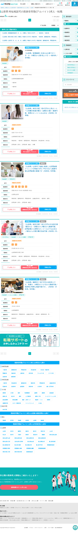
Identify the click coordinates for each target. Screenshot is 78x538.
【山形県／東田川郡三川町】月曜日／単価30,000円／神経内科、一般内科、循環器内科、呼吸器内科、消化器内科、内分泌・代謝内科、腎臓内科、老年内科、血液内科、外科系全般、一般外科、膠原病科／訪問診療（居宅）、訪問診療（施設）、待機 (30, 36)
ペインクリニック (29, 403)
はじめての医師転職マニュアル (31, 512)
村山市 (4, 434)
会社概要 (26, 527)
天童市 (19, 434)
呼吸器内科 (23, 369)
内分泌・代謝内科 (45, 369)
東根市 (27, 434)
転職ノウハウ (3, 518)
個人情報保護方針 (58, 527)
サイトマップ (42, 500)
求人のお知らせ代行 (15, 520)
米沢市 (11, 431)
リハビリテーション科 (50, 396)
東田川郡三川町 (6, 451)
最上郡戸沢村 (39, 445)
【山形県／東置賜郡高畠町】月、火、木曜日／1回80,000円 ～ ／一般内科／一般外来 (25, 33)
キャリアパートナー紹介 (46, 512)
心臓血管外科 (52, 383)
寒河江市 (43, 431)
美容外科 (31, 386)
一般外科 (5, 383)
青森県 (4, 420)
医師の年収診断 (4, 520)
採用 (45, 527)
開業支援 (50, 500)
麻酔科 (43, 393)
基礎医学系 (5, 403)
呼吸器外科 (42, 383)
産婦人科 (5, 396)
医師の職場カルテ (26, 520)
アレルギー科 (40, 373)
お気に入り (12, 93)
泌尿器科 (22, 386)
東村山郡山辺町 (53, 434)
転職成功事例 (64, 512)
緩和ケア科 (38, 396)
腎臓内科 (5, 373)
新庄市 (34, 431)
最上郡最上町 (41, 441)
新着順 (53, 25)
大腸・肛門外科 (50, 386)
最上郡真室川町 (6, 445)
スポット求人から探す (36, 507)
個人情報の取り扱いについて (23, 500)
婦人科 (13, 396)
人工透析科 (28, 396)
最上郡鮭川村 (28, 445)
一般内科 (5, 369)
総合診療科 (5, 399)
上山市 (51, 431)
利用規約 (12, 500)
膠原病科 (13, 376)
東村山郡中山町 (6, 438)
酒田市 (27, 431)
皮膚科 (35, 393)
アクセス (31, 527)
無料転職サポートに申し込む (19, 487)
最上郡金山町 (30, 441)
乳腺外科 (5, 386)
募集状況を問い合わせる (30, 209)
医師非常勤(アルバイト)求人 (23, 7)
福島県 (42, 420)
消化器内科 (33, 369)
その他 (40, 403)
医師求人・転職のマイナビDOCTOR (8, 7)
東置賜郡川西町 (6, 448)
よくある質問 (68, 0)
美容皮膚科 (15, 399)
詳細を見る (48, 93)
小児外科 (39, 386)
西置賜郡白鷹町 (30, 448)
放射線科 (51, 393)
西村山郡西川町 (30, 438)
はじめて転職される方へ (14, 512)
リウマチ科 (51, 373)
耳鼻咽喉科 (27, 393)
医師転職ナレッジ (26, 518)
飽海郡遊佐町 (29, 451)
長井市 (11, 434)
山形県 (32, 7)
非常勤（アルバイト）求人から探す (20, 507)
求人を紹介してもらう (29, 94)
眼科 (19, 393)
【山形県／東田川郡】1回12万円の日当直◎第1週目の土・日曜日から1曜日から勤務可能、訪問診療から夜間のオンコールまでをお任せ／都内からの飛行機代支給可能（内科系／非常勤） (41, 227)
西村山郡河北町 (18, 438)
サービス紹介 (3, 512)
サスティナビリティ (39, 527)
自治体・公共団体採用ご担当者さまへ (46, 0)
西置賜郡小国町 (18, 448)
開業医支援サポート (69, 518)
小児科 (11, 393)
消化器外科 (14, 383)
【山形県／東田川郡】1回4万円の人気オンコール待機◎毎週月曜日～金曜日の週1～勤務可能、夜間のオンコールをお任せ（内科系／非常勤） (41, 112)
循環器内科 (14, 369)
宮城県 (19, 420)
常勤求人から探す (4, 507)
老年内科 (31, 373)
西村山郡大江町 (6, 441)
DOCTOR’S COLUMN (14, 518)
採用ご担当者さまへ (57, 0)
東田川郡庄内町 (18, 451)
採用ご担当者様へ (3, 500)
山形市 (4, 431)
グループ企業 (50, 527)
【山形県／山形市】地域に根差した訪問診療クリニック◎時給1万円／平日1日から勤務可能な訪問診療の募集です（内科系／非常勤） (41, 169)
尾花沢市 (35, 434)
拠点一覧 (63, 0)
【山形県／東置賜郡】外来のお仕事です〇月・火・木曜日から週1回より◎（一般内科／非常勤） (41, 55)
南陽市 (43, 434)
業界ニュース (58, 518)
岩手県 (11, 420)
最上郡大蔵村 (18, 445)
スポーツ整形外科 (16, 403)
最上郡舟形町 (52, 441)
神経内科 (13, 373)
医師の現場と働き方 (37, 518)
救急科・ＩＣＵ (39, 399)
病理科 (48, 399)
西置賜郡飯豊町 (42, 448)
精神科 (4, 393)
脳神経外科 (23, 383)
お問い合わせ (34, 500)
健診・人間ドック (26, 399)
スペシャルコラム (48, 518)
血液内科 (5, 376)
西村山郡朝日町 (42, 438)
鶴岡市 (19, 431)
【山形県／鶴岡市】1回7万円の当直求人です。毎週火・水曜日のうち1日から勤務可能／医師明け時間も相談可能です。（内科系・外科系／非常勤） (41, 285)
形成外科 (13, 386)
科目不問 (5, 409)
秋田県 (27, 420)
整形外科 (33, 383)
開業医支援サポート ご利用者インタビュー (43, 520)
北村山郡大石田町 (19, 441)
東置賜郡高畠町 (50, 445)
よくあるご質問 (73, 512)
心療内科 (22, 373)
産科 (20, 396)
